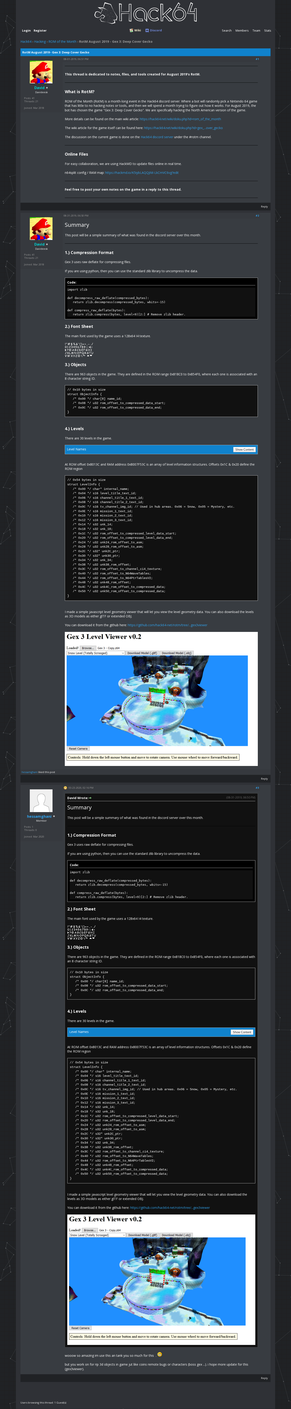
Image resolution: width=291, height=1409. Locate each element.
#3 (257, 787)
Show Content (244, 449)
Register (40, 30)
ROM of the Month (62, 41)
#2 (257, 215)
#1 (257, 59)
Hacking (40, 41)
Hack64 (25, 41)
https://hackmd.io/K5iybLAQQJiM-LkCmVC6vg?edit (142, 172)
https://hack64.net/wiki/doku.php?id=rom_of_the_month (180, 119)
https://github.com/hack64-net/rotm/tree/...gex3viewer (167, 625)
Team (256, 30)
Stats (267, 30)
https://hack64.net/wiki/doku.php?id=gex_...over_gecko (183, 128)
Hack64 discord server (157, 137)
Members (242, 30)
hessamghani (30, 772)
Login (26, 30)
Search (227, 30)
